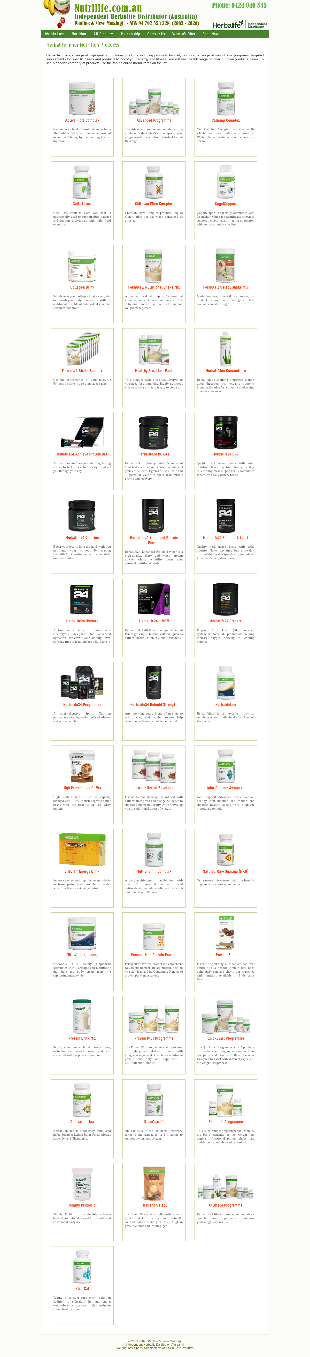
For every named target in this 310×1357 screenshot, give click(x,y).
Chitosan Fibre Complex (154, 204)
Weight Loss (54, 34)
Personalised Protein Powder (154, 955)
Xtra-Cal (82, 1289)
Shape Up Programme (226, 1122)
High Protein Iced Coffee (82, 788)
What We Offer (183, 34)
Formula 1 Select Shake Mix (225, 287)
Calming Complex (226, 121)
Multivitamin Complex (153, 872)
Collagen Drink (82, 287)
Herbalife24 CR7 (226, 454)
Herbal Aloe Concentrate (226, 371)
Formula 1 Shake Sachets (82, 371)
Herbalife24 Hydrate (82, 621)
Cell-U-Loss (82, 204)
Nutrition (79, 34)
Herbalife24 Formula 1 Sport (225, 538)
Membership (130, 34)
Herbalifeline (225, 705)
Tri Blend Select (154, 1205)
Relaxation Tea (82, 1122)
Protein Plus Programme (153, 1038)
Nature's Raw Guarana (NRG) (225, 872)
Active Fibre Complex (82, 121)
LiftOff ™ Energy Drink (82, 872)
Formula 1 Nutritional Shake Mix (154, 287)
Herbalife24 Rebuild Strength (153, 705)
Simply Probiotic (82, 1205)
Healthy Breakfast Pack (154, 371)
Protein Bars (225, 955)
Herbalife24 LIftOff (154, 621)
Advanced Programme (153, 121)
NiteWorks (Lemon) (82, 955)
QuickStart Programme (225, 1038)
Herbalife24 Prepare (226, 621)
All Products (103, 34)
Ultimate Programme (225, 1205)
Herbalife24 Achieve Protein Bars (82, 454)
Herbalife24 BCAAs (153, 454)
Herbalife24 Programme (82, 705)
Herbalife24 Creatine (82, 538)
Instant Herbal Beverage (153, 788)
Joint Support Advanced (226, 788)
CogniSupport (226, 204)
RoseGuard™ (153, 1122)
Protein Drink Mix (82, 1038)
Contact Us (156, 34)
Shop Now (210, 34)
